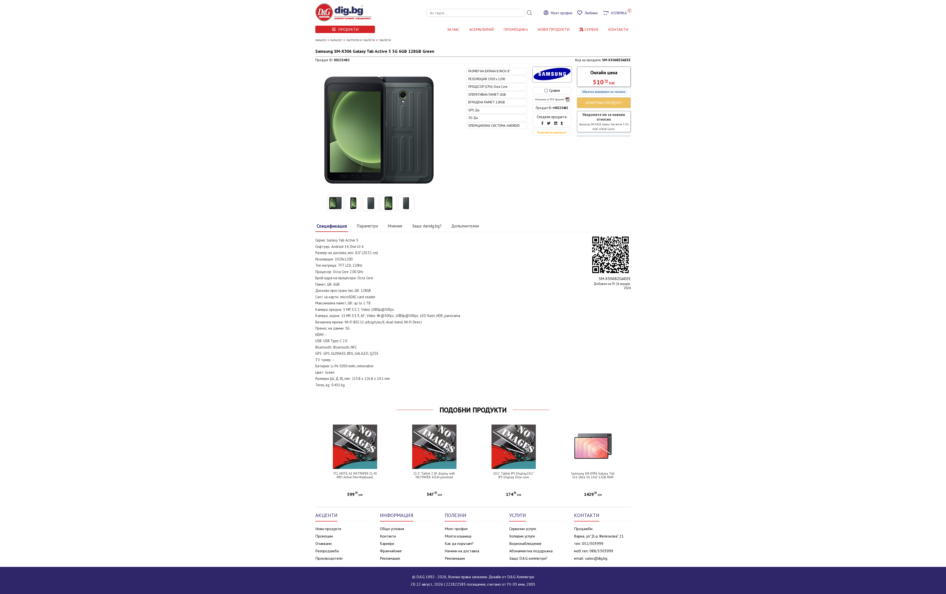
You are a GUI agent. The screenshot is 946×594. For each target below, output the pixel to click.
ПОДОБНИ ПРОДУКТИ (473, 410)
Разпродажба (327, 550)
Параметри (367, 226)
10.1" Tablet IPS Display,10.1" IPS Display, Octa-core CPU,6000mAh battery (513, 477)
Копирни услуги (522, 536)
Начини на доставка (462, 550)
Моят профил (456, 528)
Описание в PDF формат (550, 99)
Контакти (388, 536)
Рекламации (390, 558)
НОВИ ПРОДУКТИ (554, 29)
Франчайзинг (391, 550)
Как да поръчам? (459, 543)
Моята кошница (458, 536)
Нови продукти (328, 528)
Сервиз (590, 29)
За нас (453, 29)
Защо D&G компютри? (528, 558)
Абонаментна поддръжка (531, 550)
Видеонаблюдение (525, 543)
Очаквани (323, 543)
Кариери (387, 543)
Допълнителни (465, 226)
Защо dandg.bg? (426, 226)
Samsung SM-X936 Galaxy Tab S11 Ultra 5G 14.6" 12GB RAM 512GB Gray (592, 477)
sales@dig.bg (596, 558)
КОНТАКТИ (618, 29)
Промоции (514, 29)
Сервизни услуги (522, 528)
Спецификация (332, 226)
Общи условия (392, 528)
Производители (328, 558)
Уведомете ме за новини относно (604, 121)
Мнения (395, 226)
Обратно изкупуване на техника (603, 91)
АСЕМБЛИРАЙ (481, 29)
